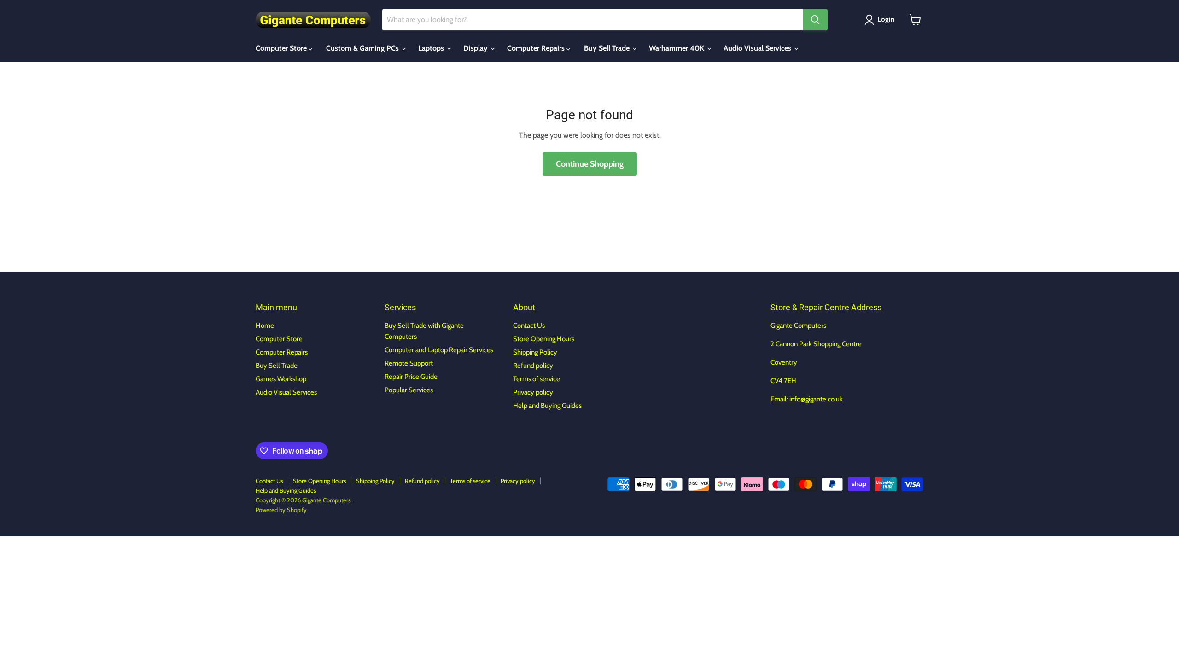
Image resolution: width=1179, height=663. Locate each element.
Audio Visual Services (758, 48)
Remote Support (409, 363)
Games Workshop (281, 379)
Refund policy (533, 365)
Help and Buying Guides (547, 405)
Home (265, 325)
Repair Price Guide (411, 376)
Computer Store (282, 48)
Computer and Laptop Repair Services (439, 350)
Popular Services (409, 390)
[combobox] (592, 19)
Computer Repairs (536, 48)
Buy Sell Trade (607, 48)
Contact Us (529, 325)
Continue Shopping (590, 164)
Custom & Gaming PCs (363, 48)
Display (476, 48)
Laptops (432, 48)
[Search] (815, 19)
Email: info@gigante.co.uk (806, 399)
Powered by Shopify (281, 509)
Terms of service (536, 379)
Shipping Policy (535, 352)
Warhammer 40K (677, 48)
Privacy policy (533, 392)
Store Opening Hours (543, 339)
